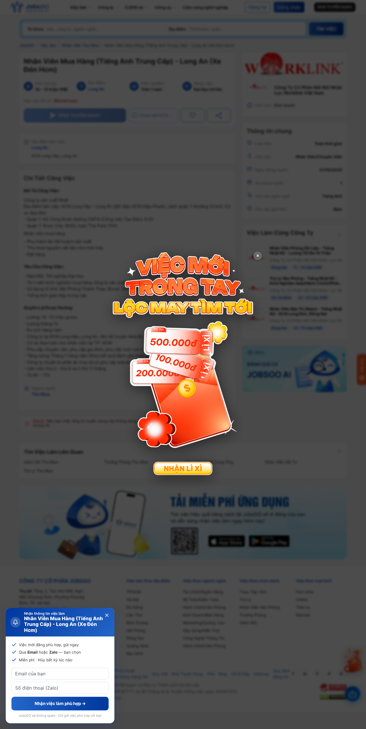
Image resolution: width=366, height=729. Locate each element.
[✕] (183, 364)
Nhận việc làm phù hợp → (60, 703)
